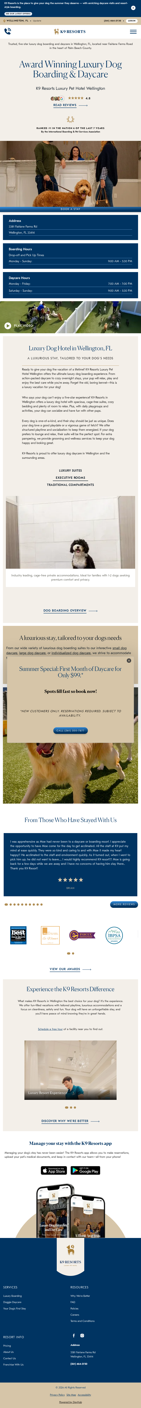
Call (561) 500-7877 (70, 730)
